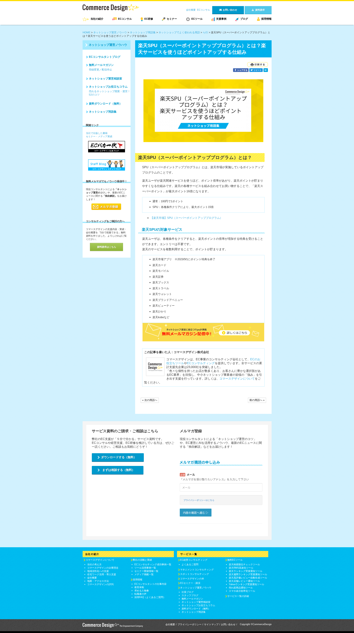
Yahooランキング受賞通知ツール (246, 584)
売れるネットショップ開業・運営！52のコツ (109, 93)
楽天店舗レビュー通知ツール (244, 581)
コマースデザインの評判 (100, 584)
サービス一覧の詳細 (238, 596)
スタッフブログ (190, 595)
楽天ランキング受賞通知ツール (245, 571)
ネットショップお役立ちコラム (108, 86)
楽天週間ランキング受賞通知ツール (248, 574)
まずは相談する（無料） (118, 469)
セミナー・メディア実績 (99, 136)
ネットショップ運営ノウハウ (110, 32)
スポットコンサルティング (194, 574)
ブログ (244, 18)
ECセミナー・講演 (190, 583)
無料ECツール (235, 559)
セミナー (172, 18)
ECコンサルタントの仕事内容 (150, 584)
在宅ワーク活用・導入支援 (101, 574)
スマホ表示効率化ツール (242, 591)
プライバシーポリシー (190, 624)
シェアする (242, 70)
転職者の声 (140, 594)
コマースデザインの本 (192, 578)
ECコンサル (203, 9)
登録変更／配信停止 (100, 69)
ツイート (257, 70)
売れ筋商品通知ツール (241, 587)
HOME (86, 32)
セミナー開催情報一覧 (146, 571)
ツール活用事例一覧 (145, 567)
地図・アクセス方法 (98, 581)
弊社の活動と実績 (142, 559)
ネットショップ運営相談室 (105, 78)
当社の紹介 (97, 18)
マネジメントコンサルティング (197, 569)
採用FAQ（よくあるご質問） (150, 597)
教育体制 (139, 587)
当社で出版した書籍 (96, 133)
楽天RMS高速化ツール (241, 567)
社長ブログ (188, 592)
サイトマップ (211, 624)
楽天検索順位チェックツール (244, 564)
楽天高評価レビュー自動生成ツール (248, 577)
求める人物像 (141, 590)
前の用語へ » (257, 400)
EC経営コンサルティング (193, 559)
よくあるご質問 (190, 564)
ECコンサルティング (201, 363)
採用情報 (266, 18)
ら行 (205, 32)
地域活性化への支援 (98, 571)
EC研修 (148, 18)
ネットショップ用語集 (143, 32)
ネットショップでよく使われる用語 (179, 32)
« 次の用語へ (149, 400)
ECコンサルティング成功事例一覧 (152, 564)
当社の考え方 (94, 564)
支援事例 (221, 18)
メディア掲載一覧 (144, 574)
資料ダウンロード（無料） (105, 103)
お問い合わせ (228, 624)
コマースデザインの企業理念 (102, 567)
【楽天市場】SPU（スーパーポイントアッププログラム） (186, 217)
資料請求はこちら (106, 246)
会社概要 (191, 9)
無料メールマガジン (101, 64)
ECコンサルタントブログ (104, 56)
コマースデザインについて (237, 378)
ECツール (197, 18)
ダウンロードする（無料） (118, 457)
